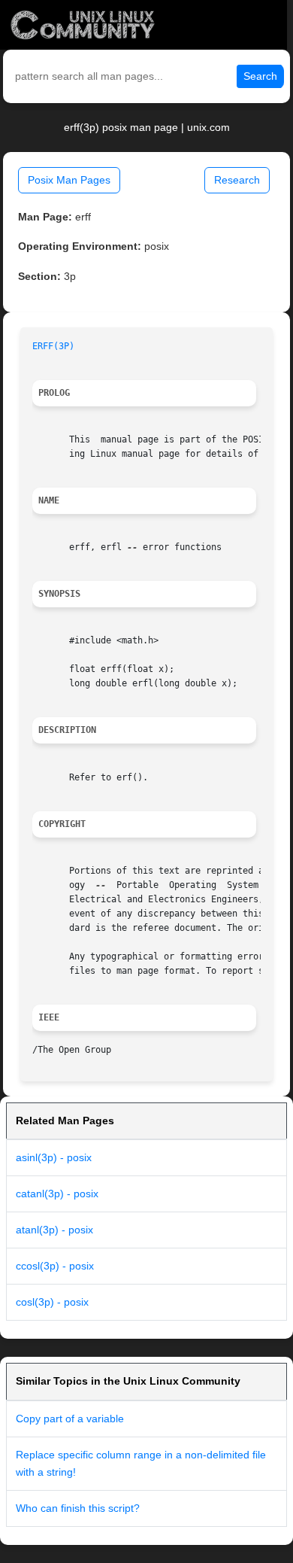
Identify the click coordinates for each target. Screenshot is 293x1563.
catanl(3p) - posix (57, 1193)
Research (237, 180)
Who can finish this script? (78, 1508)
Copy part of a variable (70, 1418)
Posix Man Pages (69, 180)
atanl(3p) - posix (54, 1230)
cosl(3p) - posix (52, 1302)
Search (260, 76)
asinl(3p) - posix (54, 1157)
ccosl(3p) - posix (55, 1266)
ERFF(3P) (53, 346)
